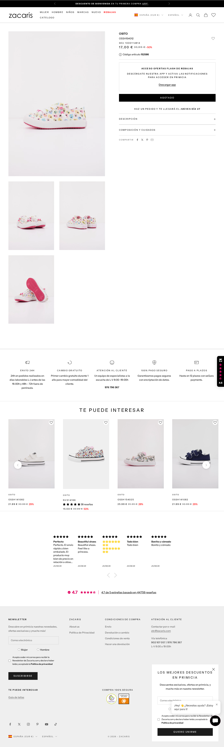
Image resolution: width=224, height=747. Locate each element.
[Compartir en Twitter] (142, 139)
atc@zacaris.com (161, 630)
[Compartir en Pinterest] (147, 139)
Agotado (167, 97)
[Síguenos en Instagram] (28, 724)
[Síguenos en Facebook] (10, 724)
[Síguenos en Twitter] (19, 724)
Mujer (24, 649)
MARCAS (83, 12)
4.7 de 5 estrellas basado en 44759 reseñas (128, 592)
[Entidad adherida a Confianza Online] (117, 699)
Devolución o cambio (117, 632)
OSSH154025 (126, 499)
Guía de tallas (16, 697)
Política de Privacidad (81, 632)
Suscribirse (23, 675)
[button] (109, 575)
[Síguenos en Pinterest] (37, 724)
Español (174, 15)
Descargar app (167, 84)
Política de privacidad (172, 722)
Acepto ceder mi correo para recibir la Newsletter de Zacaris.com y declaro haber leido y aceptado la (187, 719)
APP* (145, 3)
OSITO (123, 33)
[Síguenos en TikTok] (55, 724)
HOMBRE (57, 12)
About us (74, 626)
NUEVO (96, 12)
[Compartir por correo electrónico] (152, 139)
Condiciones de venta (117, 638)
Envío (108, 626)
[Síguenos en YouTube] (46, 724)
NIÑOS (70, 12)
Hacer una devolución (117, 644)
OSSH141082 (16, 499)
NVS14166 (69, 500)
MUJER (44, 12)
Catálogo (47, 17)
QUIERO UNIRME (185, 731)
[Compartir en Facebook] (137, 139)
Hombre (44, 649)
